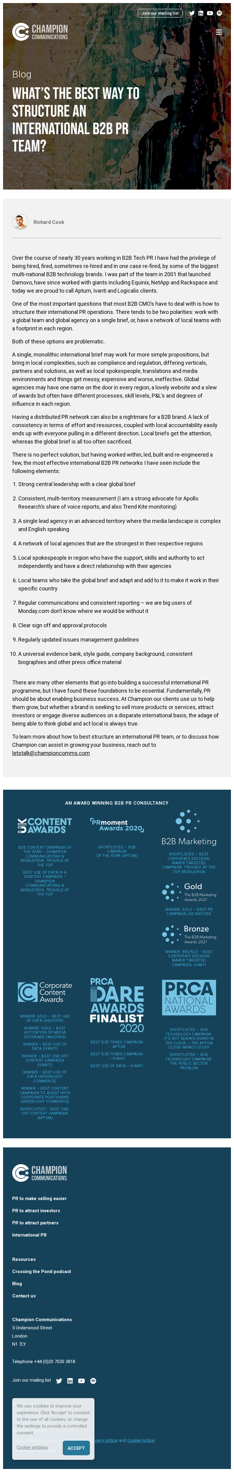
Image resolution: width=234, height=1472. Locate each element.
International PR (29, 1235)
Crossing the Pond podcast (41, 1271)
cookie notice (140, 1440)
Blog (21, 74)
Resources (24, 1259)
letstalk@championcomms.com (51, 753)
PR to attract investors (36, 1210)
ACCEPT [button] (76, 1448)
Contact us (24, 1296)
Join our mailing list (160, 13)
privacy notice (104, 1440)
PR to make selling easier (39, 1198)
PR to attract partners (35, 1223)
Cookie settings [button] (32, 1447)
